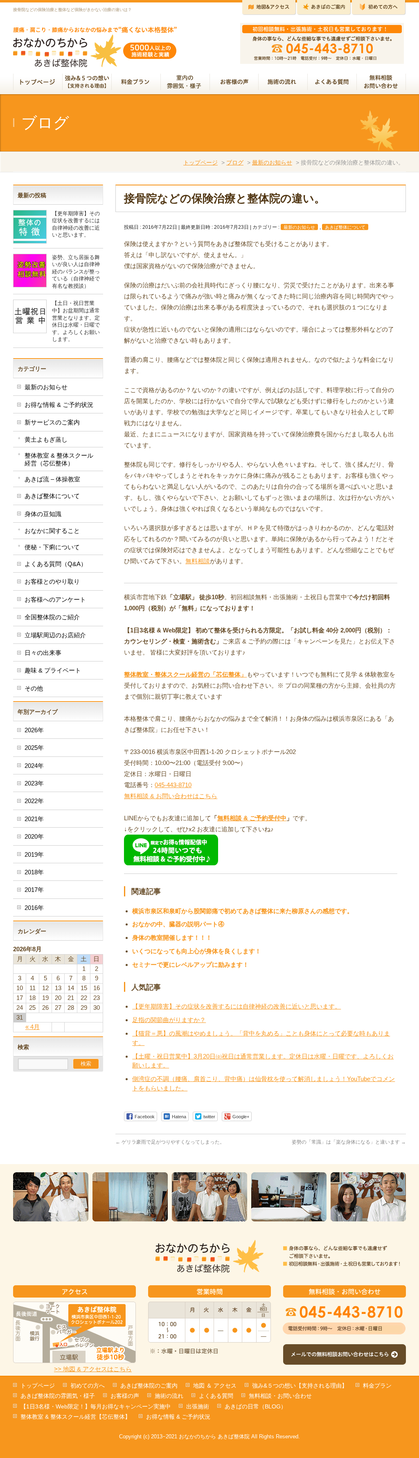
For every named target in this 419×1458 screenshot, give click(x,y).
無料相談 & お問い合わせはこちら (170, 795)
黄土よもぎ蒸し (46, 439)
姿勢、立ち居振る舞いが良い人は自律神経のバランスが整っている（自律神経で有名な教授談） (76, 271)
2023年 (34, 783)
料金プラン (377, 1385)
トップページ (200, 162)
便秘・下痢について (52, 547)
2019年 (34, 854)
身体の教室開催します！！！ (172, 937)
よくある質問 (216, 1396)
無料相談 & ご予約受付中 (251, 818)
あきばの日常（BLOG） (255, 1406)
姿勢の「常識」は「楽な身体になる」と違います (349, 1142)
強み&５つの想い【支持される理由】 (299, 1385)
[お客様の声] (234, 82)
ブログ (234, 162)
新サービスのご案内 (52, 422)
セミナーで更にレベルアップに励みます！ (190, 964)
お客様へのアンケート (55, 599)
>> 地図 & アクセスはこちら (93, 1368)
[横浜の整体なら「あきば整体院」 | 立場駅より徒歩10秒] (95, 57)
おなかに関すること (52, 530)
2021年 (34, 818)
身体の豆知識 (43, 513)
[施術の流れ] (283, 82)
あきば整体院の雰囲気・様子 (57, 1396)
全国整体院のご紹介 (52, 617)
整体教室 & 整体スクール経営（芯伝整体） (59, 459)
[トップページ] (38, 82)
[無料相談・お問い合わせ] (381, 82)
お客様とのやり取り (52, 581)
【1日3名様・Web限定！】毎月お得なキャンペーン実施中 (95, 1406)
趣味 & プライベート (53, 670)
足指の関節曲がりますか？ (169, 1019)
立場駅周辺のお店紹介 (55, 635)
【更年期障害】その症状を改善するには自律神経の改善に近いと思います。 (236, 1006)
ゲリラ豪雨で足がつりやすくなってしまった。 (170, 1142)
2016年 (34, 907)
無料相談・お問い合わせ (280, 1396)
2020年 (34, 836)
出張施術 (197, 1406)
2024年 (34, 765)
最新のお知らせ (272, 162)
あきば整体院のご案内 (149, 1385)
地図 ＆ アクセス (215, 1385)
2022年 (34, 800)
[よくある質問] (332, 82)
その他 (34, 688)
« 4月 (32, 1026)
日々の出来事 (43, 652)
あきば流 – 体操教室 (52, 479)
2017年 (34, 889)
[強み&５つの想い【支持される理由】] (87, 82)
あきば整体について (345, 227)
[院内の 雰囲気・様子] (185, 82)
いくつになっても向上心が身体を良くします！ (196, 951)
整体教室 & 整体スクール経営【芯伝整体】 (75, 1416)
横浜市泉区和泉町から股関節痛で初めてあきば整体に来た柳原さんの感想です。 (242, 910)
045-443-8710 (173, 784)
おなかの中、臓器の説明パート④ (178, 924)
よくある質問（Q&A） (56, 563)
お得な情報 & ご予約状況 (59, 404)
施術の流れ (169, 1396)
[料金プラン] (136, 82)
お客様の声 (124, 1396)
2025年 (34, 747)
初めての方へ (87, 1385)
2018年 (34, 872)
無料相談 (197, 560)
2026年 (34, 730)
